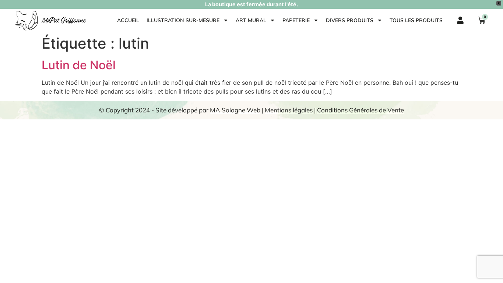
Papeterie (296, 20)
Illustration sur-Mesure (183, 20)
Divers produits (349, 20)
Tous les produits (416, 20)
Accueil (128, 20)
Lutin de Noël (79, 65)
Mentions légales (289, 110)
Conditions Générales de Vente (360, 110)
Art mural (251, 20)
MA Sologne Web (235, 110)
